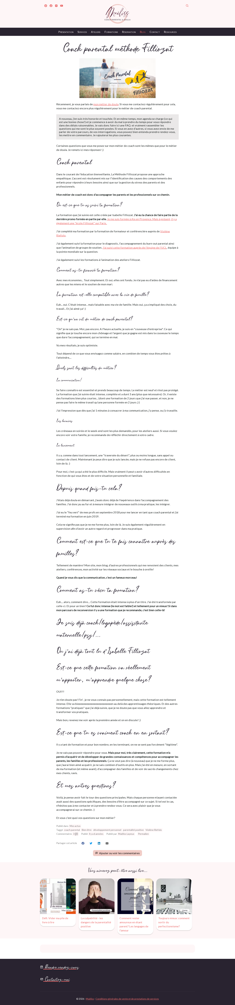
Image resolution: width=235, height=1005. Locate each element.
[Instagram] (56, 6)
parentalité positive (133, 829)
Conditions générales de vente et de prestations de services (127, 998)
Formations (111, 31)
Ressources (170, 31)
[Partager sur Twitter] (91, 843)
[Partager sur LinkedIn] (99, 843)
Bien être (87, 829)
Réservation (129, 31)
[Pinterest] (45, 6)
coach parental (72, 829)
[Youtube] (61, 6)
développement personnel (107, 829)
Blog (143, 31)
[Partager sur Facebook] (83, 843)
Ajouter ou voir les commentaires (119, 853)
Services (82, 31)
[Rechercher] (187, 6)
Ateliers (95, 31)
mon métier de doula (105, 104)
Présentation (65, 31)
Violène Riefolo (154, 829)
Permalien (143, 833)
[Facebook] (51, 6)
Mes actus (75, 826)
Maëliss (90, 998)
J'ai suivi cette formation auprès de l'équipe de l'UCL (135, 247)
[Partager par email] (107, 843)
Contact (155, 31)
